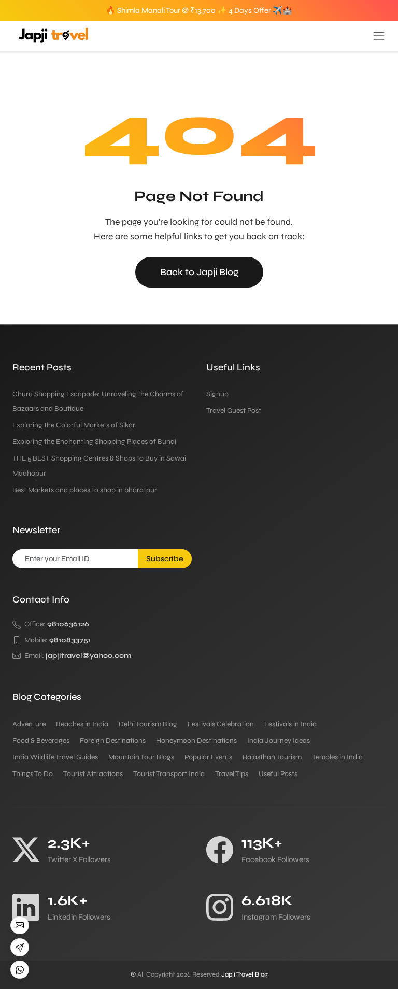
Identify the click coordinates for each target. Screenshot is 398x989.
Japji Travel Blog (244, 974)
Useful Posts (278, 773)
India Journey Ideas (278, 740)
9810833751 (70, 640)
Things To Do (32, 773)
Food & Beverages (40, 740)
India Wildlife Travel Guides (55, 757)
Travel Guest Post (233, 410)
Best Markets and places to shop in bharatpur (84, 489)
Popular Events (208, 757)
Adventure (29, 724)
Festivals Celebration (221, 724)
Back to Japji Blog (199, 272)
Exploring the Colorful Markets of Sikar (73, 425)
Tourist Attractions (93, 773)
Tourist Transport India (169, 773)
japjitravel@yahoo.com (89, 655)
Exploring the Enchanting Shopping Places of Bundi (94, 441)
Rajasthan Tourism (272, 757)
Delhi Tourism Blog (148, 724)
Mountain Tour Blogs (141, 757)
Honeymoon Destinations (196, 740)
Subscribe (164, 558)
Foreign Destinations (113, 740)
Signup (217, 394)
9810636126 (68, 624)
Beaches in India (82, 724)
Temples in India (337, 757)
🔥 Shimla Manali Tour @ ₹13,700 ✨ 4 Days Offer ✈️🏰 (199, 10)
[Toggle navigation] (379, 36)
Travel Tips (231, 773)
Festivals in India (290, 724)
